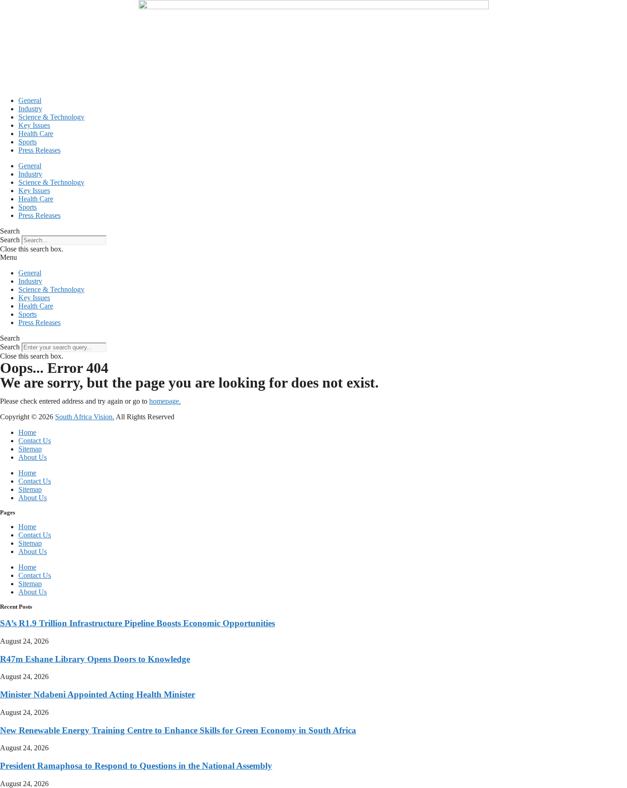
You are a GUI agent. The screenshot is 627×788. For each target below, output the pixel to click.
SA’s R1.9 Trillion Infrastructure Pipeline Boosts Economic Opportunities (137, 623)
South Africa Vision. (84, 417)
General (29, 100)
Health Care (35, 133)
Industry (30, 109)
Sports (27, 142)
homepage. (165, 401)
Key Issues (34, 125)
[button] (313, 231)
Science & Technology (51, 117)
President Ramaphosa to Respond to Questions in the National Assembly (136, 766)
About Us (32, 457)
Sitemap (30, 449)
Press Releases (39, 150)
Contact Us (34, 441)
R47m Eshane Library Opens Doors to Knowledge (95, 659)
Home (27, 432)
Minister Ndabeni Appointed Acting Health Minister (97, 694)
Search (10, 240)
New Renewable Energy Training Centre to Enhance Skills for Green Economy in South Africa (178, 730)
